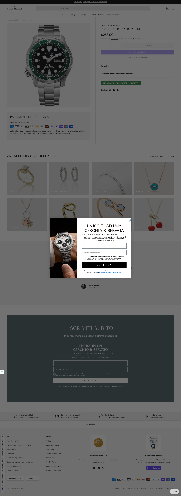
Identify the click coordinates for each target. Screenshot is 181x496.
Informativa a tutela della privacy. (110, 272)
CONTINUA (104, 265)
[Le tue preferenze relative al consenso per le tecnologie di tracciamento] (2, 372)
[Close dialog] (129, 220)
